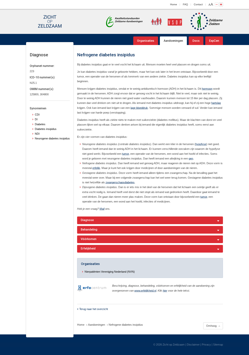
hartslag (216, 102)
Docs (196, 40)
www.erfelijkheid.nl (145, 290)
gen (191, 158)
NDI (37, 133)
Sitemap (218, 344)
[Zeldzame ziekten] (203, 21)
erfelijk (96, 167)
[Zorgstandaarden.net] (124, 21)
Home (173, 4)
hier (165, 290)
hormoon (207, 88)
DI (36, 119)
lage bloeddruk (139, 107)
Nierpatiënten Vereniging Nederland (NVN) (110, 271)
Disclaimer (193, 344)
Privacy (206, 344)
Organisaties (145, 40)
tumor (125, 153)
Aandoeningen (173, 40)
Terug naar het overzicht (93, 309)
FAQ (185, 4)
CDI (37, 114)
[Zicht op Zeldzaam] (49, 21)
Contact (198, 4)
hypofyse (200, 144)
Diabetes (40, 124)
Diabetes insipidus (46, 128)
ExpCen (214, 40)
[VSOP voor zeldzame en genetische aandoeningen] (162, 21)
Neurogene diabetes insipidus (52, 138)
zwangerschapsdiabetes (120, 182)
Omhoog (211, 325)
